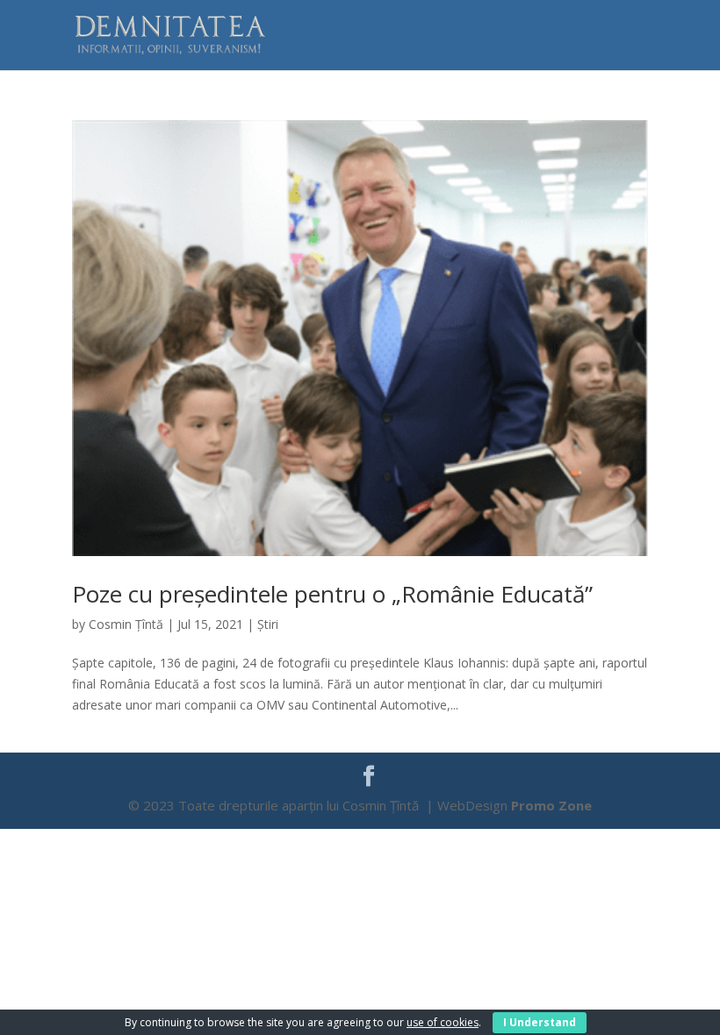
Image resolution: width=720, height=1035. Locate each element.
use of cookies (443, 1022)
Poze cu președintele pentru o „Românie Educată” (332, 594)
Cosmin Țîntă (126, 624)
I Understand (539, 1022)
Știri (267, 624)
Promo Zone (551, 805)
